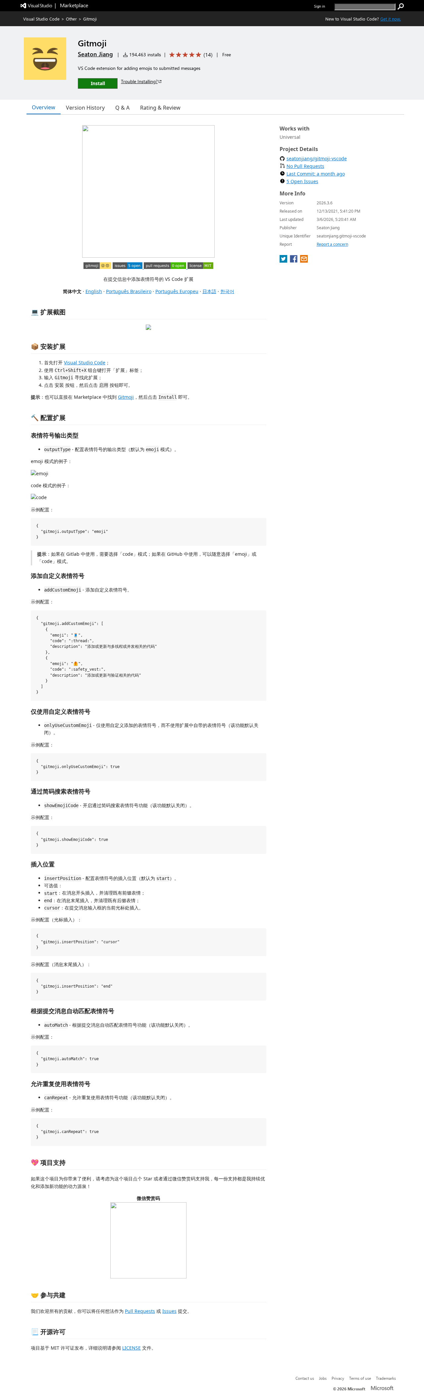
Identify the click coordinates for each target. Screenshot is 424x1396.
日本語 (209, 291)
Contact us (304, 1378)
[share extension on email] (303, 260)
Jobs (323, 1378)
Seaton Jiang (95, 54)
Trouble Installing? (139, 81)
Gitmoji (126, 397)
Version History (85, 107)
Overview (43, 107)
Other (71, 19)
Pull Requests (140, 1311)
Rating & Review (160, 107)
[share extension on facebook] (294, 260)
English (93, 291)
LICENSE (131, 1348)
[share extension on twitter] (284, 260)
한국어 (227, 291)
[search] (401, 6)
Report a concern (332, 244)
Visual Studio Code (41, 19)
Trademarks (386, 1378)
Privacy (338, 1378)
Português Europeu (176, 291)
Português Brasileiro (128, 291)
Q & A (122, 107)
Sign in (319, 6)
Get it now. (390, 19)
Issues (169, 1311)
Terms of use (360, 1378)
